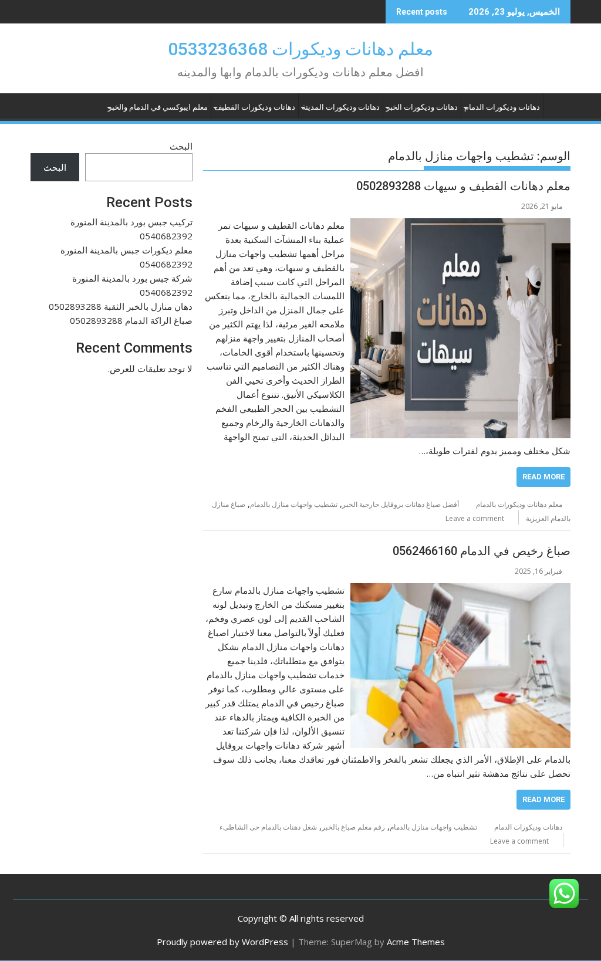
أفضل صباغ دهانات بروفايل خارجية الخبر (400, 504)
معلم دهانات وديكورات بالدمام (519, 504)
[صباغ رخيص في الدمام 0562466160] (460, 590)
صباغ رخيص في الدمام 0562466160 (481, 551)
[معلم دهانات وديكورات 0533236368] (559, 105)
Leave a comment (474, 518)
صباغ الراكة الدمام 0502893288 (131, 320)
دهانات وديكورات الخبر (422, 107)
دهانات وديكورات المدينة (341, 107)
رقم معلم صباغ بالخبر (353, 827)
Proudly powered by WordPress (222, 942)
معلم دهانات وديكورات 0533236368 (300, 49)
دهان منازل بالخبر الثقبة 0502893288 (121, 306)
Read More (543, 476)
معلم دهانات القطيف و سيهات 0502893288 (463, 186)
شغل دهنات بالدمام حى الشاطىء (268, 827)
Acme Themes (416, 942)
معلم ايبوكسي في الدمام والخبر (158, 107)
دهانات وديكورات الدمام (502, 107)
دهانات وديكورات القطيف (254, 107)
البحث (181, 146)
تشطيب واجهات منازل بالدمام (293, 504)
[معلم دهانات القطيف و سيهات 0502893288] (460, 225)
